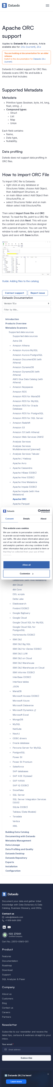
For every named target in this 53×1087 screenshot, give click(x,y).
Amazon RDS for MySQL (26, 401)
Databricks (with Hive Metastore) (30, 580)
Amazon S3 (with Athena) (26, 432)
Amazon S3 (19, 427)
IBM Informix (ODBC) (24, 672)
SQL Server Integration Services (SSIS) (29, 801)
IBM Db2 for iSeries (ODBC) (27, 649)
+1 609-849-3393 (13, 920)
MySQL (16, 724)
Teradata (17, 816)
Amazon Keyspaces (23, 387)
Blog (4, 1003)
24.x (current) (28, 46)
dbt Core (17, 589)
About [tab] (43, 518)
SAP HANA (19, 780)
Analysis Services (22, 441)
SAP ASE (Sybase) (22, 776)
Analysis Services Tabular (26, 454)
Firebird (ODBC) (21, 608)
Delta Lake (18, 599)
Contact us (7, 1007)
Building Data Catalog (17, 832)
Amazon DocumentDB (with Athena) (27, 361)
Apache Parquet (21, 503)
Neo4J (16, 733)
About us (7, 994)
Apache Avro (19, 463)
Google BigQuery (21, 613)
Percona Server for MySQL (27, 747)
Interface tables (21, 681)
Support (6, 974)
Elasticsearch (19, 603)
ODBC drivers (20, 738)
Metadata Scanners (16, 327)
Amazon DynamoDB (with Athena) (26, 373)
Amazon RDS (20, 391)
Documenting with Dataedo (20, 836)
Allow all (26, 565)
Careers (6, 1012)
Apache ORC (19, 499)
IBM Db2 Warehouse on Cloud (28, 667)
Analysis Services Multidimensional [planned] (26, 448)
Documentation (10, 961)
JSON (16, 686)
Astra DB (17, 341)
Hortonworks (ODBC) (24, 634)
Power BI (17, 757)
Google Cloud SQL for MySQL (28, 622)
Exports (9, 862)
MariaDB (17, 691)
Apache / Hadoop (22, 458)
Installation (11, 866)
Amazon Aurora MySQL (25, 350)
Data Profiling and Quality (19, 849)
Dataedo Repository (16, 857)
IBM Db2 (17, 639)
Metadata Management (18, 840)
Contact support (14, 293)
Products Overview (15, 323)
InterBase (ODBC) (22, 677)
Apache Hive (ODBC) (24, 477)
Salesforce (18, 766)
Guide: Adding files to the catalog (20, 281)
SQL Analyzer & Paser (13, 979)
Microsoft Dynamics (23, 710)
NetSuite (17, 729)
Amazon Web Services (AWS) (28, 437)
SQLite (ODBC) (20, 807)
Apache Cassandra (22, 468)
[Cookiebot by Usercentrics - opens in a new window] (38, 511)
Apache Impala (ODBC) (25, 487)
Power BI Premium (22, 762)
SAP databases (20, 771)
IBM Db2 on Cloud (22, 658)
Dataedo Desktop (14, 853)
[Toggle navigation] (46, 5)
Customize (25, 573)
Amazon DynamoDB (23, 367)
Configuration (13, 870)
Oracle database (21, 743)
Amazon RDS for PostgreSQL (28, 413)
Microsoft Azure (21, 700)
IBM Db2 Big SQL (22, 644)
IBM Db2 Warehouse (23, 663)
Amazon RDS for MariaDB (26, 396)
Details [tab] (26, 518)
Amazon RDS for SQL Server (28, 418)
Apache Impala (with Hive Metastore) (26, 493)
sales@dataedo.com (14, 917)
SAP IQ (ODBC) (21, 785)
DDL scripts (19, 594)
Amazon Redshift (21, 422)
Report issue (38, 293)
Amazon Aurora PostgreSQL (28, 355)
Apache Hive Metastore (25, 482)
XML (15, 826)
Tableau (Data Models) (24, 811)
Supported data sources (21, 332)
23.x (39, 46)
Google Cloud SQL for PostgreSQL (24, 629)
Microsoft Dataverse (23, 705)
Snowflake (18, 790)
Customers (7, 998)
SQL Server (19, 795)
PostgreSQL (19, 752)
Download (7, 970)
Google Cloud (20, 617)
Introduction (12, 319)
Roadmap (7, 965)
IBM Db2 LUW (20, 653)
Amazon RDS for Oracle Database (25, 407)
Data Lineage (12, 845)
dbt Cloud (18, 584)
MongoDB (18, 719)
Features (6, 956)
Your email (8, 1044)
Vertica (16, 821)
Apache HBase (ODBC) (25, 472)
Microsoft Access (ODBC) (26, 696)
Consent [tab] (9, 518)
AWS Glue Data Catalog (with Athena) (28, 381)
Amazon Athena (21, 345)
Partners (6, 1017)
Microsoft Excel (21, 714)
